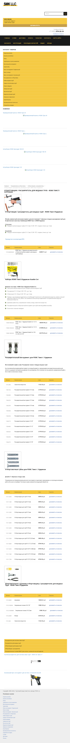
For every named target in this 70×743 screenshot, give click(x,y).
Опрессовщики (8, 86)
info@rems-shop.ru (58, 33)
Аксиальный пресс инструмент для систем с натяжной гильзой (22, 673)
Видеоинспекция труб (9, 94)
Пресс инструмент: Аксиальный (12, 75)
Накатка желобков (8, 56)
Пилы (5, 58)
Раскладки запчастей (31, 43)
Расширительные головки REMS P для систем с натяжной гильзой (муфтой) (24, 651)
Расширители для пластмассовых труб (15, 640)
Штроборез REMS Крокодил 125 (12, 167)
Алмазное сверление (9, 97)
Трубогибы (7, 67)
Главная (7, 38)
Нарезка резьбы (8, 53)
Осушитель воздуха (9, 105)
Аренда (49, 43)
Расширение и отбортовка (18, 186)
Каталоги (7, 43)
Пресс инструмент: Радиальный (12, 69)
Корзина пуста (35, 25)
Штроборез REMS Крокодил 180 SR (13, 149)
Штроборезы (7, 99)
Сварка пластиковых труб (10, 83)
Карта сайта (57, 38)
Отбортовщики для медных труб (13, 646)
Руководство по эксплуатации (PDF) (14, 239)
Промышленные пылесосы (11, 102)
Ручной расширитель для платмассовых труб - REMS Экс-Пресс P (23, 654)
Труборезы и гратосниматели (11, 61)
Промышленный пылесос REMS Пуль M (14, 113)
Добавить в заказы (56, 252)
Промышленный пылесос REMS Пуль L (14, 131)
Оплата (30, 38)
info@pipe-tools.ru (58, 35)
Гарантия (38, 38)
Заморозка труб (8, 88)
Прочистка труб (8, 91)
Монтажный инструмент (10, 64)
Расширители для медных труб (13, 643)
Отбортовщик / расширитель (36, 186)
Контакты (47, 38)
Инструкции (17, 43)
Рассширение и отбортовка (11, 78)
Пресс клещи (7, 72)
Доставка (22, 38)
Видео (42, 43)
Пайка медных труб (9, 80)
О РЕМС (14, 38)
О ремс (4, 734)
